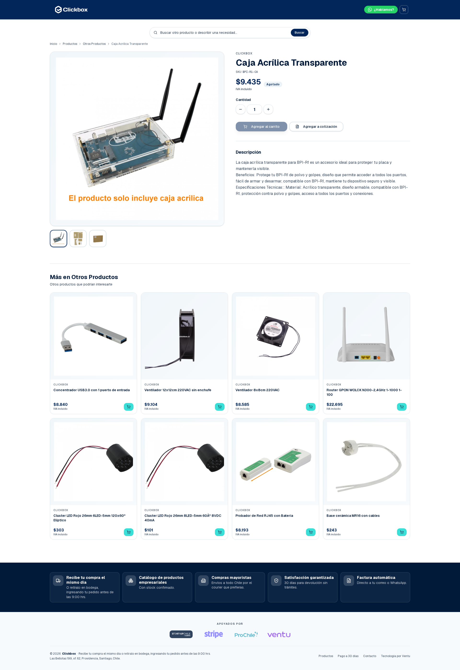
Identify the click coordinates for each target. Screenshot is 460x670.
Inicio (53, 44)
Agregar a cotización (320, 126)
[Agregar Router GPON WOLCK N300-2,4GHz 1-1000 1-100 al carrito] (402, 407)
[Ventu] (278, 634)
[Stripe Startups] (213, 634)
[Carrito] (404, 9)
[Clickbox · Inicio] (71, 10)
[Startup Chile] (181, 634)
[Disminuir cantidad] (240, 109)
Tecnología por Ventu (395, 656)
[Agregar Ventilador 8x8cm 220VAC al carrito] (311, 407)
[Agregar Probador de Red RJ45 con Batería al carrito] (311, 532)
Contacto (369, 656)
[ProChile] (246, 634)
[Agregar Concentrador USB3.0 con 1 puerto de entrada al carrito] (128, 407)
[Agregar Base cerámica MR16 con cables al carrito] (402, 532)
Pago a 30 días (348, 656)
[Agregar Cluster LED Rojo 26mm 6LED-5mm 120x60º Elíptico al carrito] (128, 532)
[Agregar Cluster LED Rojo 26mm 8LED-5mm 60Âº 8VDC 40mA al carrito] (219, 532)
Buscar (300, 33)
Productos (70, 44)
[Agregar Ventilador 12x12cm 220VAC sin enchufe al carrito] (219, 407)
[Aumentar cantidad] (268, 109)
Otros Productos (94, 44)
